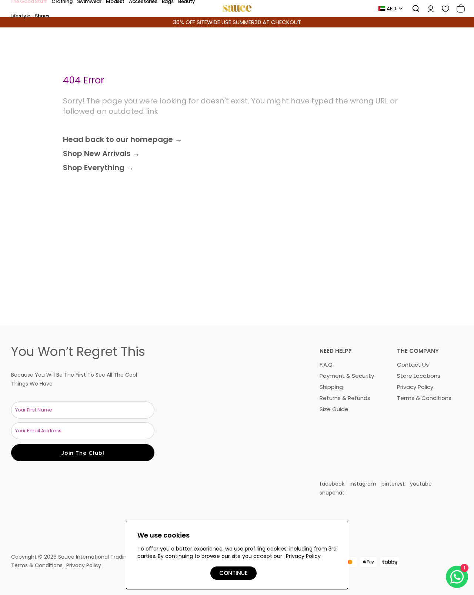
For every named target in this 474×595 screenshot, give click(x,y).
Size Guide (334, 409)
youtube (421, 483)
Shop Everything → (98, 167)
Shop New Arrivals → (101, 153)
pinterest (393, 483)
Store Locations (418, 376)
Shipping (331, 387)
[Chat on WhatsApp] (457, 577)
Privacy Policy (415, 387)
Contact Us (413, 364)
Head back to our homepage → (122, 139)
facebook (332, 483)
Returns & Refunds (345, 398)
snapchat (332, 492)
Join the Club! (82, 453)
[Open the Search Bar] (413, 8)
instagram (363, 483)
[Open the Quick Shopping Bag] (458, 8)
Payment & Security (347, 376)
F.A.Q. (327, 364)
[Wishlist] (442, 8)
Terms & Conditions (424, 398)
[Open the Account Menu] (428, 8)
